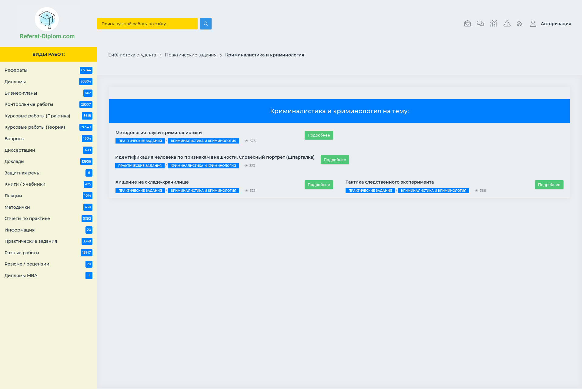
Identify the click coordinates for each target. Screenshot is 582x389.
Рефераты (48, 70)
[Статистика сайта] (493, 24)
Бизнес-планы (48, 93)
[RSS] (519, 24)
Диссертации (48, 150)
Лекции (48, 195)
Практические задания (48, 241)
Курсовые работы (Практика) (48, 116)
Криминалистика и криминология (203, 141)
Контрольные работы (48, 104)
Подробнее (319, 135)
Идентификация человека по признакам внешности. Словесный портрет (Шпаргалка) (215, 157)
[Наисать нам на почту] (467, 24)
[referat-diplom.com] (48, 39)
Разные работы (48, 252)
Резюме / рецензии (48, 264)
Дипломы (48, 81)
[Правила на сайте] (507, 24)
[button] (549, 23)
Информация (48, 230)
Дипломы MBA (47, 275)
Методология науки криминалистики (158, 132)
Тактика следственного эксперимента (390, 182)
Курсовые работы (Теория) (48, 127)
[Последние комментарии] (480, 24)
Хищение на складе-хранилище (152, 182)
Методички (48, 207)
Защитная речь (47, 173)
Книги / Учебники (48, 184)
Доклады (48, 161)
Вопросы (48, 138)
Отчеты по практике (48, 218)
